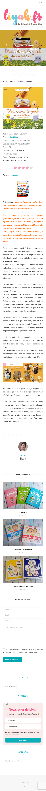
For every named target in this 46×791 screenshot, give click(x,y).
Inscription (23, 740)
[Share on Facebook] (13, 72)
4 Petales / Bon (23, 39)
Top (23, 786)
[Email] (32, 72)
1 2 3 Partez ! (23, 512)
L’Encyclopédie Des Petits (23, 586)
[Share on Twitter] (20, 72)
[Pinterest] (26, 72)
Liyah (19, 58)
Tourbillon (14, 137)
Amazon (16, 175)
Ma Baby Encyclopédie (23, 549)
